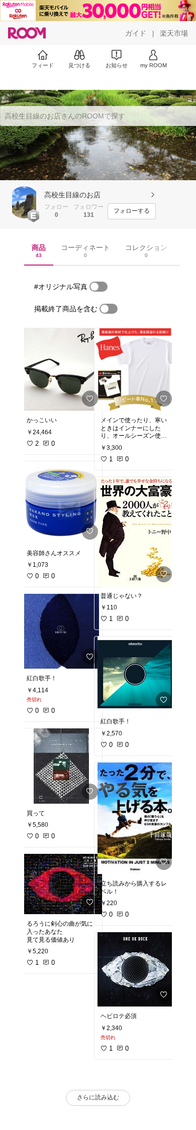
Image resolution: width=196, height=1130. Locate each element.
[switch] (98, 287)
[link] (61, 369)
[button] (24, 202)
